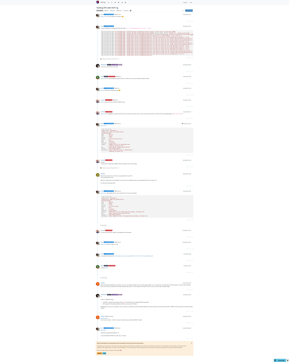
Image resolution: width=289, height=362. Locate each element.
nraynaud (103, 100)
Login (104, 353)
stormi (102, 76)
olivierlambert (104, 64)
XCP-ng (103, 2)
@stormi (117, 88)
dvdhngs (103, 282)
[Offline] (98, 15)
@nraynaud (118, 14)
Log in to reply (189, 10)
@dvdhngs (118, 328)
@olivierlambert (109, 316)
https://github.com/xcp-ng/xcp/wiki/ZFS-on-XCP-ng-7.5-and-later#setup (133, 256)
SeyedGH (103, 173)
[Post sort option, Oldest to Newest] (183, 10)
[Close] (191, 343)
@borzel (119, 76)
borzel (102, 14)
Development (100, 10)
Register (99, 353)
